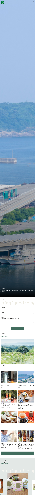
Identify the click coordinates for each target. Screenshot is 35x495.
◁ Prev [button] (2, 299)
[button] (4, 486)
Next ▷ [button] (8, 299)
